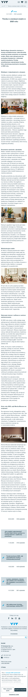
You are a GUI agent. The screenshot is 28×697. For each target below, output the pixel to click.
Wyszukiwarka (14, 634)
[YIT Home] (4, 2)
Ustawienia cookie (14, 694)
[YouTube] (19, 618)
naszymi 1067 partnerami (13, 672)
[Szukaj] (25, 637)
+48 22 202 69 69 (5, 663)
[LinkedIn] (12, 618)
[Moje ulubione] (22, 2)
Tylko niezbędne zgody (7, 689)
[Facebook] (9, 618)
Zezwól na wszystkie (20, 689)
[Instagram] (16, 618)
